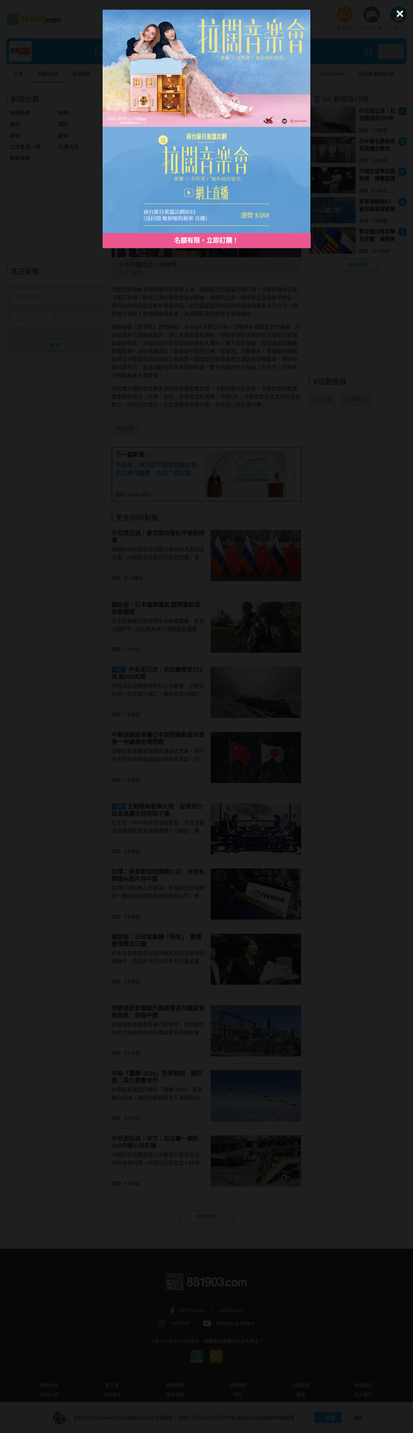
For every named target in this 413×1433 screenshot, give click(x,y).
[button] (399, 14)
